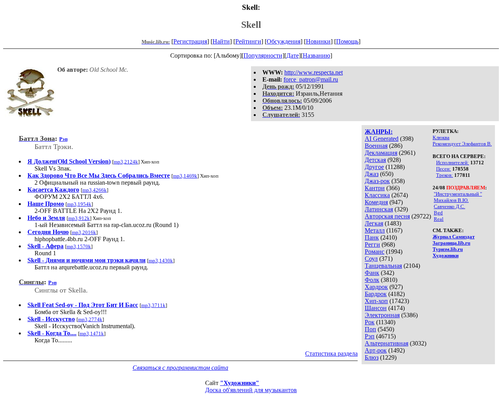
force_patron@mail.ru (311, 79)
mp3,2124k (126, 162)
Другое (374, 167)
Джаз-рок (377, 181)
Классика (377, 195)
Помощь (347, 41)
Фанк (372, 272)
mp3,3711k (153, 305)
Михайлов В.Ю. (451, 200)
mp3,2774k (90, 319)
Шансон (376, 308)
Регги (372, 244)
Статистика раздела (331, 353)
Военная (376, 145)
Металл (375, 230)
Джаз (371, 174)
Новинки (318, 41)
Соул (371, 258)
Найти (221, 41)
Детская (375, 159)
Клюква (441, 137)
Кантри (375, 188)
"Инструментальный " (458, 194)
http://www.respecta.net (313, 72)
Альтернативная (386, 343)
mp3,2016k (84, 232)
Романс (374, 251)
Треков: (444, 175)
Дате (292, 55)
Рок (370, 322)
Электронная (382, 315)
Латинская (379, 209)
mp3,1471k (92, 333)
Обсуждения (283, 41)
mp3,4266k (94, 190)
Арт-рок (376, 350)
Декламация (381, 152)
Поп (370, 329)
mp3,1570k (79, 246)
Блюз (371, 357)
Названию (316, 55)
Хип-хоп (376, 301)
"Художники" (239, 383)
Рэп (370, 336)
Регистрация (190, 41)
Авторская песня (387, 216)
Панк (372, 237)
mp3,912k (79, 218)
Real (439, 219)
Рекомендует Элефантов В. (462, 144)
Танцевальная (383, 265)
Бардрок (376, 294)
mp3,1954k (79, 204)
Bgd (438, 213)
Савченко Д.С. (449, 206)
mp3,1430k (161, 260)
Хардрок (376, 286)
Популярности (263, 55)
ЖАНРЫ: (379, 131)
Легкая (374, 223)
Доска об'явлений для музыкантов (251, 390)
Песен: (443, 169)
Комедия (376, 202)
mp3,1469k (185, 176)
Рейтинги (248, 41)
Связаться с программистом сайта (180, 367)
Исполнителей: (452, 162)
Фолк (372, 279)
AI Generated (381, 138)
